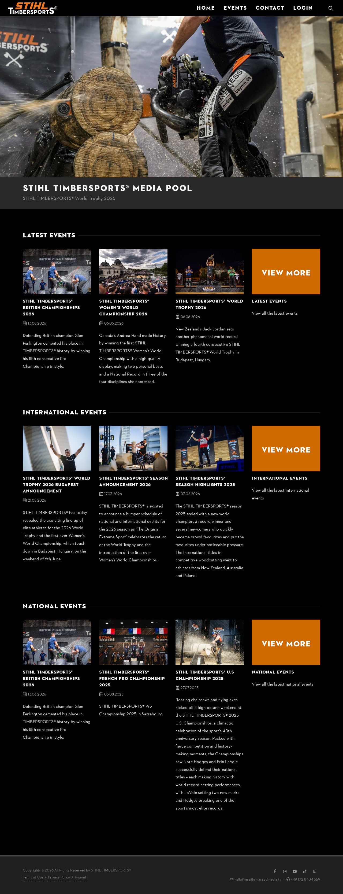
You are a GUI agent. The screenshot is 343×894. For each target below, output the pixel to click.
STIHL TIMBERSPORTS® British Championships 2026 (51, 308)
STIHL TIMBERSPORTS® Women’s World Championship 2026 (124, 308)
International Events (279, 478)
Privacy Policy (59, 877)
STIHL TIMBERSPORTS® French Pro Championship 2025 (132, 678)
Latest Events (269, 301)
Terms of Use (33, 877)
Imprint (80, 877)
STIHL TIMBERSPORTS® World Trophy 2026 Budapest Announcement (56, 485)
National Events (273, 672)
